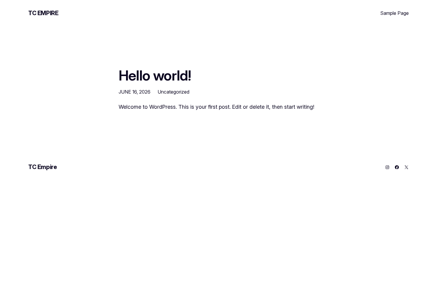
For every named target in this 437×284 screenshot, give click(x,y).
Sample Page (394, 13)
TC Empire (43, 13)
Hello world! (155, 75)
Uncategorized (173, 92)
